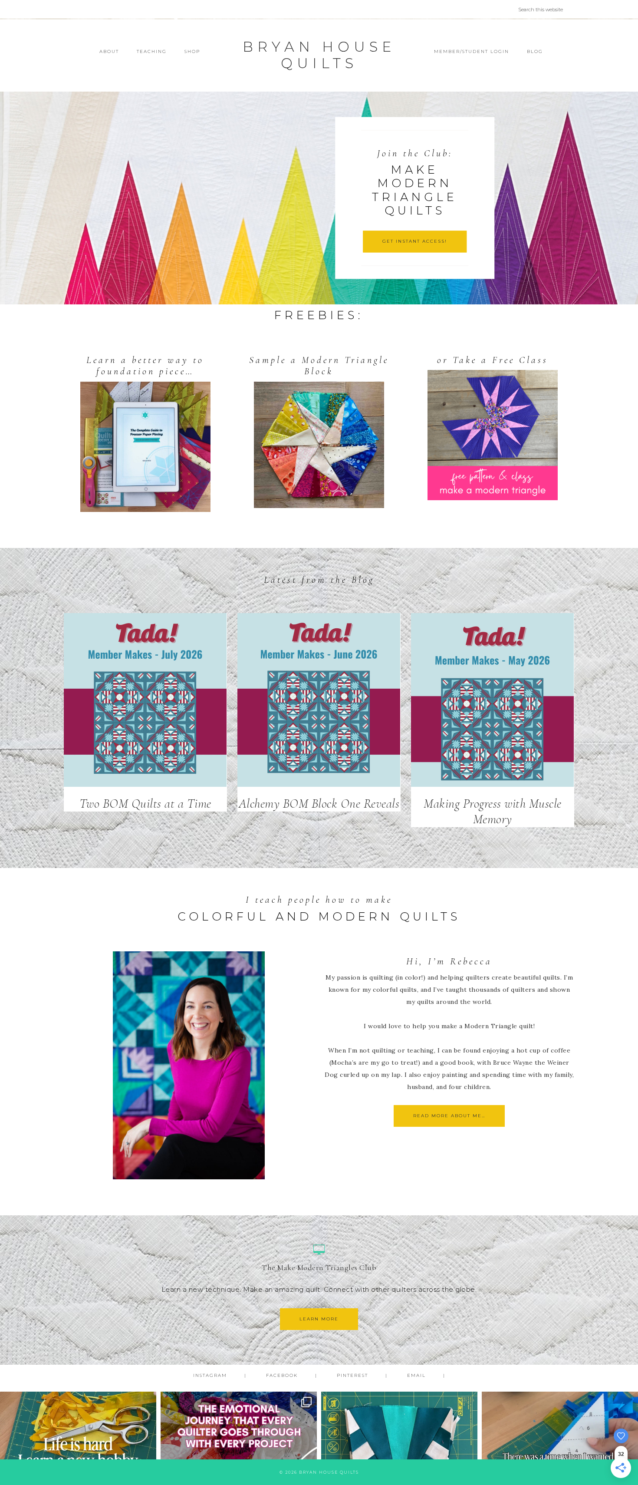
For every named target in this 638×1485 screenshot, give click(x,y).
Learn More (319, 1319)
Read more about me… (449, 1116)
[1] (319, 297)
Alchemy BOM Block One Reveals (319, 803)
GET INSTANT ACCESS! (414, 241)
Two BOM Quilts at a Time (145, 803)
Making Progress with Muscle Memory (493, 811)
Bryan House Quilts (319, 55)
